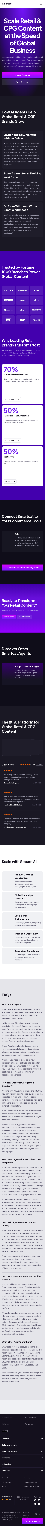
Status (4, 1486)
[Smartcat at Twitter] (35, 1504)
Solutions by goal (9, 1451)
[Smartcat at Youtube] (39, 1504)
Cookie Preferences (9, 1478)
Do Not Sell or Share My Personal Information (26, 1516)
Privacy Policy (7, 1482)
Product (5, 1439)
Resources (7, 1471)
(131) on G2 (39, 764)
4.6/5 (33, 764)
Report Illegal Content (32, 1486)
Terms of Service (30, 1482)
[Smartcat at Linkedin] (39, 1500)
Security (27, 1478)
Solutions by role (9, 1445)
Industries (6, 1464)
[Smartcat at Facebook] (35, 1500)
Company (6, 1458)
